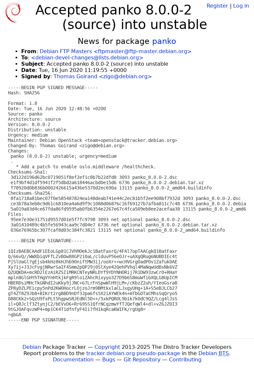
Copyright (107, 347)
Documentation (73, 359)
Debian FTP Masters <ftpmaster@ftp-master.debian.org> (115, 51)
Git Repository (142, 359)
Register (217, 6)
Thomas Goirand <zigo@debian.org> (103, 76)
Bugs (108, 359)
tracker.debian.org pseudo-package (133, 353)
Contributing (185, 359)
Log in (241, 6)
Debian (31, 347)
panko (164, 41)
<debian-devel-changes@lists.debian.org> (87, 57)
